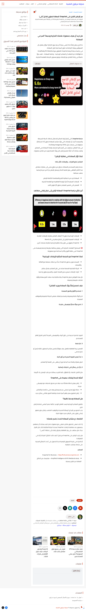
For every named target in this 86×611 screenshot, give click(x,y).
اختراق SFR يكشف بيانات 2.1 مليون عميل (10, 106)
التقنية (61, 4)
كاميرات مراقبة (22, 25)
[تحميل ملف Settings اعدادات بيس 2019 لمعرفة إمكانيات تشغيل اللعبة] (22, 81)
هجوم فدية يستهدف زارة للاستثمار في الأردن (9, 151)
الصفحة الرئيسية (78, 12)
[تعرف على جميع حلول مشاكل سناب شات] (57, 541)
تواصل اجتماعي (41, 4)
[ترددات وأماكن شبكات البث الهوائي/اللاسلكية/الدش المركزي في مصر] (22, 93)
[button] (75, 508)
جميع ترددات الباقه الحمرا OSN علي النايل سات (10, 51)
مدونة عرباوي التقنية (75, 4)
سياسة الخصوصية (77, 600)
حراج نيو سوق (22, 22)
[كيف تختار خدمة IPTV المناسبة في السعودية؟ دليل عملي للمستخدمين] (75, 541)
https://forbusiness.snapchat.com (68, 454)
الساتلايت (21, 4)
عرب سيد (23, 28)
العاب (32, 4)
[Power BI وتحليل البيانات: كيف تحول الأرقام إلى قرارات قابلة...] (40, 541)
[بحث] (3, 4)
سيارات (27, 4)
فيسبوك (74, 525)
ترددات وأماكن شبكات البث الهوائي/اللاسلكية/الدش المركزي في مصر (9, 95)
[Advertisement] (58, 125)
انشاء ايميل (23, 16)
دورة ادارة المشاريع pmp (19, 31)
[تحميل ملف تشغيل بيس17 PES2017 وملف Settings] (22, 59)
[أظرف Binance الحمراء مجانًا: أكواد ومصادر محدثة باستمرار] (22, 137)
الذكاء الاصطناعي (53, 4)
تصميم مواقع (23, 19)
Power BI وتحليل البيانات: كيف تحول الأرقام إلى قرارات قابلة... (42, 553)
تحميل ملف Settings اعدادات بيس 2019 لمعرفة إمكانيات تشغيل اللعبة (9, 84)
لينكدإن (59, 525)
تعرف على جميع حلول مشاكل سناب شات (58, 550)
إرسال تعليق (76, 570)
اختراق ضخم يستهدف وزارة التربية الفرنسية (10, 128)
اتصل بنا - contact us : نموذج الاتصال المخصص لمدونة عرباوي (65, 597)
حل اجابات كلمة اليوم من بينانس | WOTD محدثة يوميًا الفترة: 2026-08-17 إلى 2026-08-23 (9, 117)
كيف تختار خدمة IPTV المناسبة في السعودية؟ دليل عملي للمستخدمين (76, 553)
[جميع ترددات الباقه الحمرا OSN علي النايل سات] (22, 48)
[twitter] (3, 607)
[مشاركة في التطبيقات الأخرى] (60, 508)
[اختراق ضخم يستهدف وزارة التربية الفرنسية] (22, 126)
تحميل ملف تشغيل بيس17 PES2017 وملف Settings (9, 62)
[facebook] (6, 607)
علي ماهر (75, 25)
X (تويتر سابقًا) (66, 525)
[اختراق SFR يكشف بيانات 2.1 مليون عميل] (22, 104)
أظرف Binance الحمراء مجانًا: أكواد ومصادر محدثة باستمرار (10, 139)
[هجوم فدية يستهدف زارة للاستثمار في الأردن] (22, 148)
